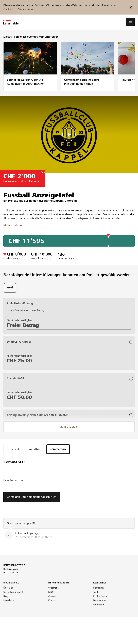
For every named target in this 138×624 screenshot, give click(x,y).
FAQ (50, 592)
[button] (130, 22)
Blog (5, 596)
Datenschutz (99, 600)
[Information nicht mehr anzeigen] (131, 7)
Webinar (52, 587)
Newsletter (9, 600)
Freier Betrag (23, 325)
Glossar (52, 596)
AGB (95, 592)
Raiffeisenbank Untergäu (60, 200)
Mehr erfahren (26, 9)
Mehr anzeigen (69, 426)
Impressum (99, 604)
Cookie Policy (100, 596)
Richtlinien (98, 587)
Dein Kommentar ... (15, 480)
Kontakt (52, 600)
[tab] (10, 288)
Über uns (8, 587)
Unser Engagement (13, 592)
